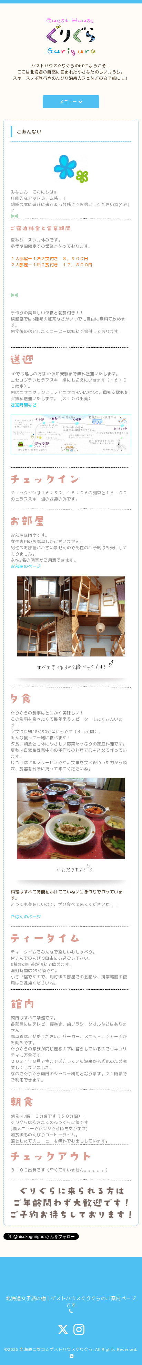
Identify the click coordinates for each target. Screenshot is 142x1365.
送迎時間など (24, 405)
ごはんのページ (26, 917)
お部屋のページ (26, 566)
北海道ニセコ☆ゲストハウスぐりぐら (56, 1349)
